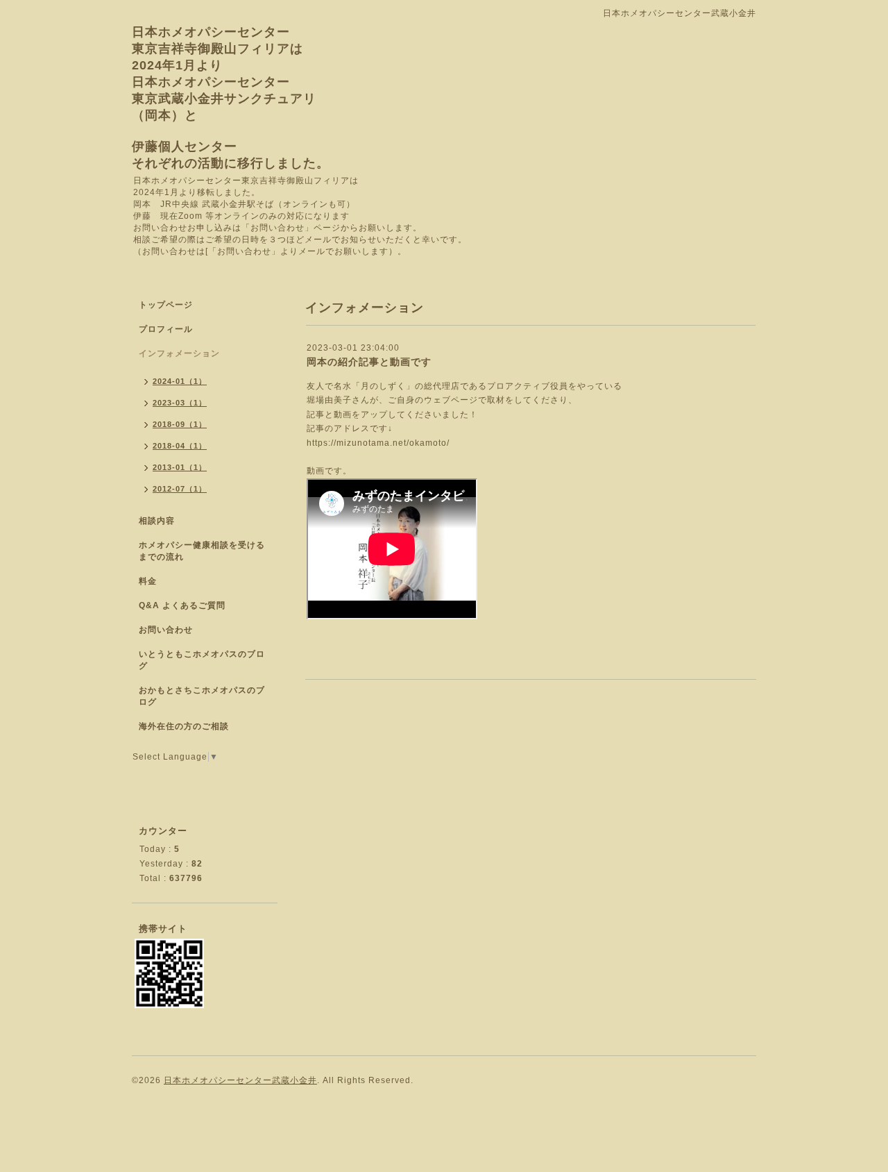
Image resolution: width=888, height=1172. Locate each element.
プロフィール (166, 329)
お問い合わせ (166, 630)
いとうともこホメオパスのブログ (202, 660)
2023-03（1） (180, 403)
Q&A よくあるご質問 (182, 605)
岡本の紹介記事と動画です (369, 361)
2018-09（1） (180, 424)
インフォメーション (179, 353)
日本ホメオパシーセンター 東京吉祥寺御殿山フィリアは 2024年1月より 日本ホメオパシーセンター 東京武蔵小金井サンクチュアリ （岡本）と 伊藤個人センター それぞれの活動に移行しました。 (231, 97)
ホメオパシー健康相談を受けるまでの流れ (202, 551)
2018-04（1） (180, 446)
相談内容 (157, 521)
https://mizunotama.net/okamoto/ (378, 443)
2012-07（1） (180, 489)
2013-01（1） (180, 467)
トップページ (166, 305)
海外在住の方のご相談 (184, 726)
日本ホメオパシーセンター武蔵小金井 (240, 1080)
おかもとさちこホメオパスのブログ (202, 696)
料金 (148, 581)
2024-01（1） (180, 381)
